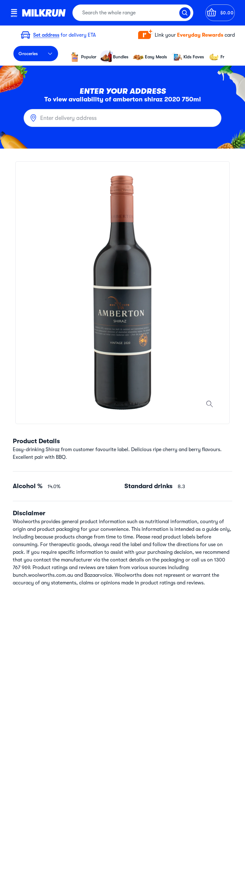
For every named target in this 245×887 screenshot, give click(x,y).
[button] (186, 35)
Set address (46, 35)
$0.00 (227, 12)
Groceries (28, 53)
